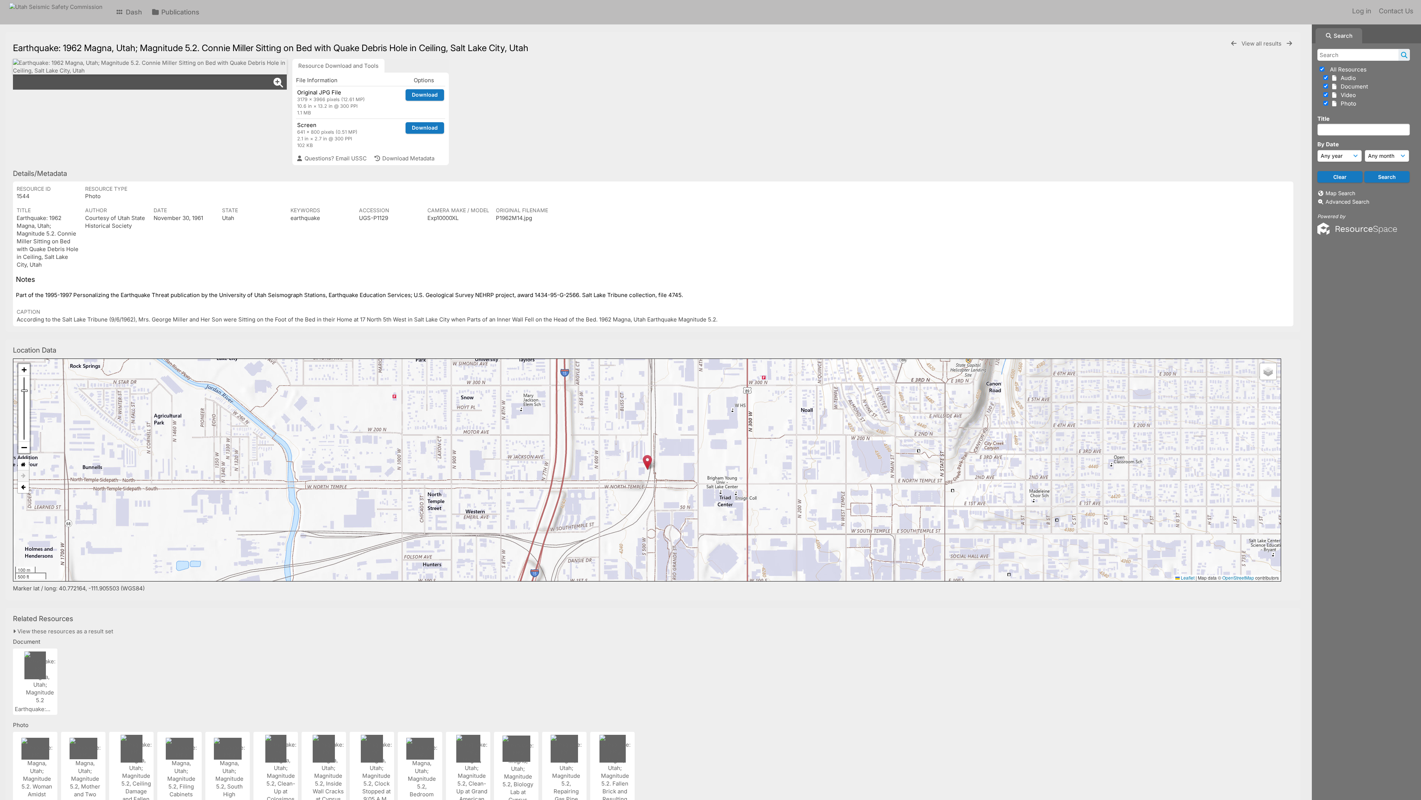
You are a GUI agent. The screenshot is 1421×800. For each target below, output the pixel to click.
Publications (179, 12)
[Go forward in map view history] (23, 476)
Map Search (1340, 193)
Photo (1347, 103)
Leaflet (1187, 577)
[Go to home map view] (23, 464)
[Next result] (1289, 43)
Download (425, 94)
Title (1323, 118)
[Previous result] (1234, 43)
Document (1353, 86)
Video (1347, 95)
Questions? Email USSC (335, 158)
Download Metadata (407, 158)
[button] (647, 462)
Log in (1361, 11)
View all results (1262, 43)
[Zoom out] (24, 447)
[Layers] (1268, 371)
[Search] (1404, 55)
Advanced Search (1347, 202)
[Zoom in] (24, 370)
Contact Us (1396, 11)
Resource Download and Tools (338, 65)
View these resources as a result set (64, 631)
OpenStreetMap (1238, 577)
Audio (1347, 77)
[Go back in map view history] (23, 487)
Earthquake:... (33, 709)
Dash (133, 12)
